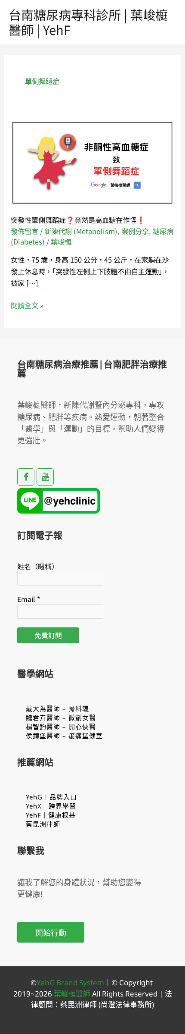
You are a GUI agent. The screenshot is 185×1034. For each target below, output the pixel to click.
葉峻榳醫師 (72, 994)
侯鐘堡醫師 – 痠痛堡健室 (64, 735)
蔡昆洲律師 (43, 824)
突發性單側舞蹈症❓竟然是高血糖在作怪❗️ (78, 220)
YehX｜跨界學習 (51, 806)
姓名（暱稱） (38, 566)
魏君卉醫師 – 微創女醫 (61, 717)
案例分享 (135, 231)
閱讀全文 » (27, 305)
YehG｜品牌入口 (51, 797)
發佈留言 (24, 231)
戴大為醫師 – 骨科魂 (57, 708)
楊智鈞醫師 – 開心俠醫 (61, 726)
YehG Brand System (70, 982)
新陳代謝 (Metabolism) (80, 231)
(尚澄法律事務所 (124, 1004)
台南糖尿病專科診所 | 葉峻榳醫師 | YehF (88, 21)
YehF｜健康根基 (51, 815)
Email (28, 599)
